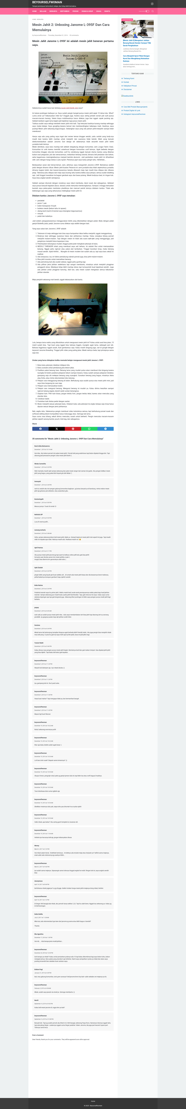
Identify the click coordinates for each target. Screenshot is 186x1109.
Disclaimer (128, 89)
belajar (43, 11)
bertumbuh (64, 11)
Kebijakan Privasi (130, 86)
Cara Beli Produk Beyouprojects (135, 107)
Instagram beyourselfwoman (134, 114)
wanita (107, 11)
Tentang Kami (129, 78)
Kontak (126, 82)
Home (34, 11)
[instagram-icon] (152, 4)
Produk (75, 11)
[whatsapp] (89, 429)
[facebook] (40, 429)
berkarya (53, 11)
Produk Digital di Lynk (132, 110)
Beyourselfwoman (47, 2)
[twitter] (57, 429)
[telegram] (105, 429)
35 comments (74, 35)
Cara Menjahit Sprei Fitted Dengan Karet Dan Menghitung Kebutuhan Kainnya (136, 58)
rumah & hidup (87, 11)
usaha (98, 11)
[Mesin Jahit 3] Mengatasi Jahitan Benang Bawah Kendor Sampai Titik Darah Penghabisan (137, 43)
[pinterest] (73, 429)
